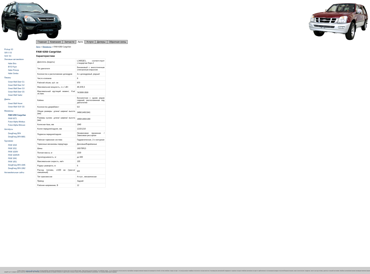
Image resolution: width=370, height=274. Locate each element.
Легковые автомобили (14, 59)
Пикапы (7, 78)
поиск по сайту (29, 270)
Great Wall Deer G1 (16, 82)
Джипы (7, 99)
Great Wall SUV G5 (16, 107)
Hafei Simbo (13, 73)
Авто (80, 42)
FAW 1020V (13, 152)
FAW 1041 (12, 158)
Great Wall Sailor (15, 95)
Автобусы (8, 129)
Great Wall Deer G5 (16, 92)
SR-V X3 (8, 53)
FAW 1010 (12, 145)
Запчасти (69, 42)
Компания (55, 42)
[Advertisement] (15, 218)
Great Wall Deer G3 (16, 88)
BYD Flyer (12, 67)
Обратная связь (117, 42)
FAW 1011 (12, 148)
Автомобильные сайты (14, 172)
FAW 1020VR (13, 155)
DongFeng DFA (14, 133)
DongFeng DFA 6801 (16, 137)
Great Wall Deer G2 (16, 85)
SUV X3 (7, 56)
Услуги (90, 42)
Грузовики (8, 141)
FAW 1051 (12, 162)
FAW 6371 (12, 118)
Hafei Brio (12, 63)
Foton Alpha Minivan (16, 125)
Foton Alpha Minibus (16, 122)
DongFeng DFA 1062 (16, 168)
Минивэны (46, 47)
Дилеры (101, 42)
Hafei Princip (13, 70)
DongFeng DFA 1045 (16, 165)
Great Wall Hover (15, 103)
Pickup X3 (8, 49)
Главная (42, 42)
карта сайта (36, 270)
